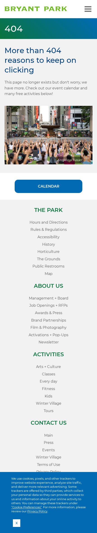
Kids (48, 396)
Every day (48, 381)
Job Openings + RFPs (48, 305)
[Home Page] (36, 9)
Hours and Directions (49, 222)
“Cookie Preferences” (26, 507)
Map (49, 274)
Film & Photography (48, 327)
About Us (48, 286)
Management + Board (48, 298)
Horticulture (48, 251)
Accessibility (48, 237)
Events (48, 450)
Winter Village (48, 403)
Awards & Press (48, 313)
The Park (48, 210)
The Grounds (48, 259)
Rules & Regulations (48, 229)
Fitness (48, 389)
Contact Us (49, 423)
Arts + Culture (48, 367)
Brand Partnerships (48, 320)
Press (48, 442)
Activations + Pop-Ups (48, 335)
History (48, 244)
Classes (48, 374)
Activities (48, 354)
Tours (48, 411)
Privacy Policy (37, 511)
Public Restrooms (48, 266)
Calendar (48, 186)
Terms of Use (48, 465)
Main (48, 435)
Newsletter (49, 342)
